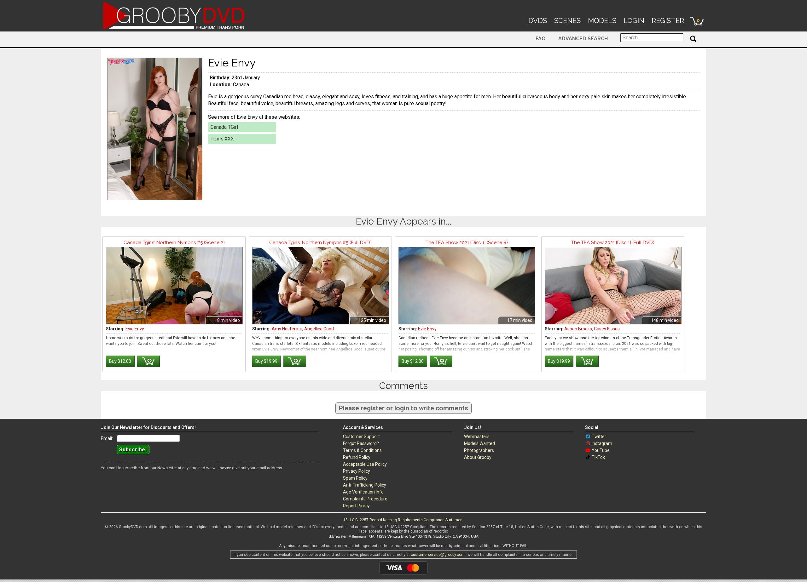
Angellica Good (319, 328)
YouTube (601, 450)
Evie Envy (134, 328)
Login (634, 20)
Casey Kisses (607, 328)
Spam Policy (355, 478)
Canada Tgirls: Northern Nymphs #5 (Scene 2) (174, 242)
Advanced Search (583, 39)
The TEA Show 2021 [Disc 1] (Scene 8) (467, 242)
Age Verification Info (363, 491)
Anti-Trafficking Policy (364, 485)
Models (602, 20)
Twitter (599, 436)
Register (668, 20)
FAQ (541, 39)
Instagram (602, 443)
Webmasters (477, 436)
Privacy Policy (356, 471)
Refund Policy (356, 457)
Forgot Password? (361, 443)
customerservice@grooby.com (438, 554)
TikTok (598, 457)
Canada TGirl (224, 127)
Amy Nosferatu (287, 328)
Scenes (567, 20)
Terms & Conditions (362, 450)
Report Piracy (356, 505)
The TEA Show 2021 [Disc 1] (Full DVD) (612, 242)
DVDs (537, 20)
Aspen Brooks (578, 328)
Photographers (479, 450)
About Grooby (477, 457)
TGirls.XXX (222, 139)
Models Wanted (479, 443)
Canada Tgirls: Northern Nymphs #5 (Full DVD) (320, 242)
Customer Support (361, 436)
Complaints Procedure (365, 498)
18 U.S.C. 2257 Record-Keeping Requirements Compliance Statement (403, 520)
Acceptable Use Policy (365, 464)
